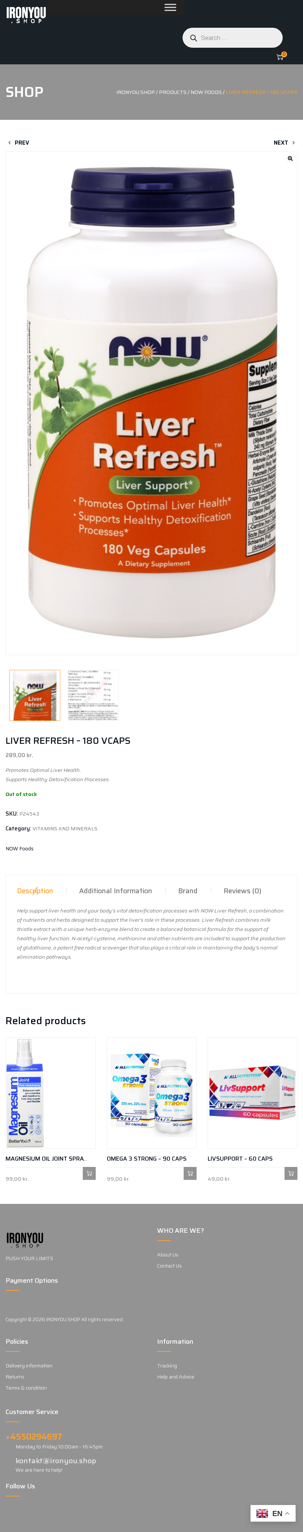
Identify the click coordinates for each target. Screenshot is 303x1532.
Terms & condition (26, 1388)
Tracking (167, 1365)
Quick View (12, 1173)
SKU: (12, 814)
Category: (18, 828)
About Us (167, 1255)
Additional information (115, 890)
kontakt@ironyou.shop (56, 1461)
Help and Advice (175, 1377)
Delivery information (29, 1365)
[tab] (35, 890)
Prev (21, 142)
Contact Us (169, 1266)
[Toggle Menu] (152, 7)
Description (35, 890)
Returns (15, 1377)
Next (282, 142)
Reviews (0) (242, 890)
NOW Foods (20, 848)
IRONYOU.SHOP (63, 1319)
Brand (188, 890)
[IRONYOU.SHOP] (26, 15)
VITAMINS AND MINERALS (65, 828)
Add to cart (89, 1173)
